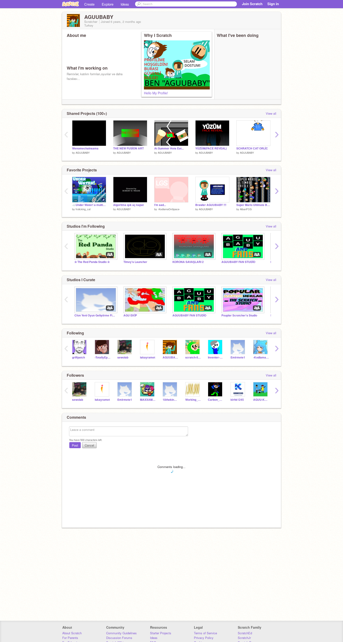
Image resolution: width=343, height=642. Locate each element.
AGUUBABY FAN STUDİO (238, 262)
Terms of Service (205, 633)
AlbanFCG (246, 209)
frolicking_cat (83, 209)
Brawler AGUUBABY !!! (210, 205)
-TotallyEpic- (102, 357)
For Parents (70, 637)
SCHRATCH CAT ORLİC (252, 148)
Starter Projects (160, 633)
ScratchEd (245, 633)
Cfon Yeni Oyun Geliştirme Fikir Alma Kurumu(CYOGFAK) (95, 315)
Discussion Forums (119, 637)
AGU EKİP (130, 315)
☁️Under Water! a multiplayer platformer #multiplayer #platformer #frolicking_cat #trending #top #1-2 (89, 205)
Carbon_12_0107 (216, 400)
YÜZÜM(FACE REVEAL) (211, 148)
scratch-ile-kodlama (193, 357)
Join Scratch (252, 3)
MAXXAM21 (148, 400)
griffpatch (78, 357)
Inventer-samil (216, 357)
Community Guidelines (121, 633)
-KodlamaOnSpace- (169, 209)
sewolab (122, 357)
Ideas (125, 4)
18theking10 (170, 400)
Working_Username (193, 400)
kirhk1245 (237, 400)
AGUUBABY (83, 152)
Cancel (89, 445)
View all (271, 113)
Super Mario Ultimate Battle (253, 205)
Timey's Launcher (135, 262)
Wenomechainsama (85, 148)
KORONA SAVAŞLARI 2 (188, 262)
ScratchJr (244, 637)
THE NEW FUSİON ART (128, 148)
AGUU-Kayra (261, 400)
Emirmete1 (238, 357)
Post (75, 445)
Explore (107, 4)
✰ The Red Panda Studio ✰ (92, 262)
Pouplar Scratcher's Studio (239, 315)
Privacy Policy (204, 637)
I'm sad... (160, 205)
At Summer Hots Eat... (169, 148)
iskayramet (147, 357)
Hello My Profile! (156, 93)
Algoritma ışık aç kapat (128, 205)
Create (89, 4)
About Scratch (72, 633)
